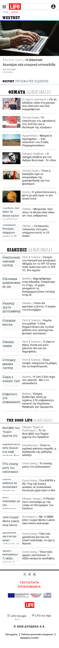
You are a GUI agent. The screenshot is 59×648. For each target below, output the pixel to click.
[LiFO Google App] (17, 617)
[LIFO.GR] (15, 7)
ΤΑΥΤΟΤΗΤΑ (29, 582)
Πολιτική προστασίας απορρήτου (37, 634)
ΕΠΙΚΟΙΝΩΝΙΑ (29, 586)
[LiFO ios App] (42, 617)
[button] (4, 6)
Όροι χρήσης (11, 634)
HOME (5, 12)
